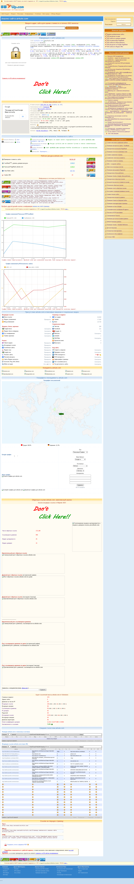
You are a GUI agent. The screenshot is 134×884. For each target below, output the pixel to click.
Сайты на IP (57, 104)
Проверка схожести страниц (115, 160)
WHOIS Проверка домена (114, 221)
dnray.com (25, 688)
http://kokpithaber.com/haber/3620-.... (11, 758)
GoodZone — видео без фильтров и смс (119, 58)
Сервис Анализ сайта (113, 194)
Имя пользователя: (110, 19)
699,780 (72, 171)
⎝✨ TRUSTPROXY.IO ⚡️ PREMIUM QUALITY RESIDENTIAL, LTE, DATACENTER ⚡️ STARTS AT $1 (118, 113)
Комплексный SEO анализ (42, 868)
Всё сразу (46, 14)
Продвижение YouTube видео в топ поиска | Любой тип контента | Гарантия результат (118, 76)
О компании (6, 868)
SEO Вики (5, 874)
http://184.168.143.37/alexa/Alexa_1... (11, 753)
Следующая (90, 740)
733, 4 (97, 354)
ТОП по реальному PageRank (115, 40)
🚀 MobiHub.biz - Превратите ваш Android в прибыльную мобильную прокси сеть (118, 102)
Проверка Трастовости (41, 872)
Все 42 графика (80, 487)
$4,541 (72, 159)
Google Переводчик (62, 870)
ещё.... (65, 1)
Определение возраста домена (116, 197)
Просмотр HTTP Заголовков (114, 212)
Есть (18, 142)
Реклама (20, 14)
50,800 (99, 317)
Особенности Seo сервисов (114, 233)
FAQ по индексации (83, 868)
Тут (50, 364)
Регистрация (108, 24)
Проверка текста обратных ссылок (116, 188)
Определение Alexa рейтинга (115, 173)
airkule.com (38, 41)
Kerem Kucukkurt (42, 130)
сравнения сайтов (69, 46)
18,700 (99, 322)
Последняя (97, 740)
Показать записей (9, 734)
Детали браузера (112, 227)
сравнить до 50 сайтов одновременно (47, 853)
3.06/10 (72, 163)
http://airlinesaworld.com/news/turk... (11, 766)
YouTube (59, 872)
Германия (46, 107)
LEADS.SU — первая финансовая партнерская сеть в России (116, 60)
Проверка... (34, 149)
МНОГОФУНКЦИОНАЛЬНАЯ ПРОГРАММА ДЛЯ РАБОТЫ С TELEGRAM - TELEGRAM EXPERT (118, 125)
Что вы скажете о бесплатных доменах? (119, 131)
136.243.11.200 (45, 104)
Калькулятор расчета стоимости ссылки (118, 182)
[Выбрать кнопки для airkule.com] (51, 35)
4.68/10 (72, 167)
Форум (13, 14)
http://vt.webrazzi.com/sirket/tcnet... (10, 763)
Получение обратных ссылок (115, 185)
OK (23, 116)
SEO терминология (83, 872)
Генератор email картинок (114, 230)
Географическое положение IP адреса (117, 209)
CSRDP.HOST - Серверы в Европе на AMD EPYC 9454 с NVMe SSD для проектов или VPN (118, 94)
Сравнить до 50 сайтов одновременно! (13, 78)
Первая (76, 740)
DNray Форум (55, 14)
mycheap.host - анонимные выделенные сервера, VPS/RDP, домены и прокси (117, 129)
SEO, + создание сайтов (113, 164)
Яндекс (80, 870)
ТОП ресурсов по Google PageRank (117, 44)
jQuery (44, 115)
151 (100, 329)
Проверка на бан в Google (114, 206)
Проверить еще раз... (38, 141)
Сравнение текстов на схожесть (116, 157)
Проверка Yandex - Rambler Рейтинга (117, 224)
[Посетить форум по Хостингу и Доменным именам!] (51, 96)
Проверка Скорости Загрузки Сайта (117, 200)
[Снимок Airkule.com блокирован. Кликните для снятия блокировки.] (15, 77)
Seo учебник (17, 872)
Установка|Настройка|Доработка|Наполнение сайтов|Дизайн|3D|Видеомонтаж (117, 84)
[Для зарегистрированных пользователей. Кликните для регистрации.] (37, 124)
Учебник (38, 14)
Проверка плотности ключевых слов (117, 151)
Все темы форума (113, 133)
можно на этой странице (41, 206)
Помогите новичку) (113, 100)
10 (50, 322)
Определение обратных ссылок (116, 179)
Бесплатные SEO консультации (65, 868)
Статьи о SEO (111, 237)
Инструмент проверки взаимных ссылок (118, 191)
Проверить (47, 319)
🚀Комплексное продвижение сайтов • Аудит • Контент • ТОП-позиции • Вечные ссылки (119, 109)
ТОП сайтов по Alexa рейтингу (116, 42)
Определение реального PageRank (117, 148)
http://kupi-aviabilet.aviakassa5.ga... (10, 761)
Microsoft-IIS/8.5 (44, 109)
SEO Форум (6, 872)
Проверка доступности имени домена (117, 218)
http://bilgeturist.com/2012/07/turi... (10, 755)
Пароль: (113, 21)
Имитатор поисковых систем (115, 167)
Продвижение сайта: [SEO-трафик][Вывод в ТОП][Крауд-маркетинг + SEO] (118, 73)
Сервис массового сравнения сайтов (117, 142)
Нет (18, 139)
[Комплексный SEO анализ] (12, 11)
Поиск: (81, 734)
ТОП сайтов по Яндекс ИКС (115, 46)
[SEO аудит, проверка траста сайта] (22, 860)
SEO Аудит (5, 14)
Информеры (29, 14)
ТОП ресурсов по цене (113, 36)
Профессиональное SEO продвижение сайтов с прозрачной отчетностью (117, 105)
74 (50, 317)
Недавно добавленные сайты (115, 34)
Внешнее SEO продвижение (115, 56)
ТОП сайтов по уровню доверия (116, 38)
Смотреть (47, 329)
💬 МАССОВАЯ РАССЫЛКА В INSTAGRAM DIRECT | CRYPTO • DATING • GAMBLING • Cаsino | (118, 80)
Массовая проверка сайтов (42, 870)
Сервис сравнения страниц (114, 154)
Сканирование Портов (113, 215)
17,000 (99, 319)
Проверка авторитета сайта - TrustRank (118, 145)
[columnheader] (7, 737)
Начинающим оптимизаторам (64, 874)
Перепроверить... (36, 145)
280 (100, 326)
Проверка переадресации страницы (117, 203)
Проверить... (45, 151)
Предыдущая (83, 740)
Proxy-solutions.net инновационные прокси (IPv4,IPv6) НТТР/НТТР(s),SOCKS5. (118, 97)
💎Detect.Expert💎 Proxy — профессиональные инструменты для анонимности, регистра (115, 88)
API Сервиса (17, 870)
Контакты (5, 870)
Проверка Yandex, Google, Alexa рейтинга (118, 176)
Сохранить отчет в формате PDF (17, 844)
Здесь (44, 364)
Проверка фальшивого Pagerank (116, 170)
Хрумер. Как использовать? (115, 122)
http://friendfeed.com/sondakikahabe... (11, 751)
